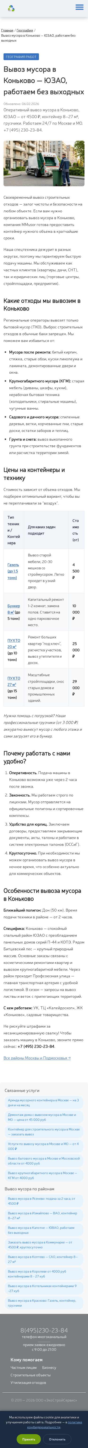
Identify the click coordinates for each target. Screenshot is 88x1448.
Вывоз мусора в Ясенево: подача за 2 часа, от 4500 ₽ (41, 1200)
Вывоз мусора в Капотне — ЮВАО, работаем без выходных (41, 1229)
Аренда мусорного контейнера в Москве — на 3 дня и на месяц (43, 1102)
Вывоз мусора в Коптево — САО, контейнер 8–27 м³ (43, 1259)
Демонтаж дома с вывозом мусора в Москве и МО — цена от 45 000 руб (42, 1117)
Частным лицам (24, 1367)
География (25, 30)
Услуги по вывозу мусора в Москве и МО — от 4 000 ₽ (43, 1146)
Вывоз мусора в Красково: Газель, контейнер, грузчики (42, 1302)
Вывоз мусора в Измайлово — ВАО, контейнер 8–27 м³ (42, 1215)
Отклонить (57, 1439)
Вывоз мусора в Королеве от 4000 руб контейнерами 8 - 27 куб (37, 1273)
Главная (7, 30)
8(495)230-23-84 (44, 1330)
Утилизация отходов (28, 1382)
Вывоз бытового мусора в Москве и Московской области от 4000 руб (44, 1160)
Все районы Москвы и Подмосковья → (37, 1057)
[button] (79, 8)
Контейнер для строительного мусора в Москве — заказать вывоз (44, 1131)
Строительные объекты (31, 1374)
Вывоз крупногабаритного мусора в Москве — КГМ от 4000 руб (42, 1175)
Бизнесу (49, 1367)
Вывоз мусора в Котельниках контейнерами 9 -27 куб (42, 1288)
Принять (28, 1439)
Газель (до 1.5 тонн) (13, 571)
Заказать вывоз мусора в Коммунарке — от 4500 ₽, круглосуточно (40, 1244)
